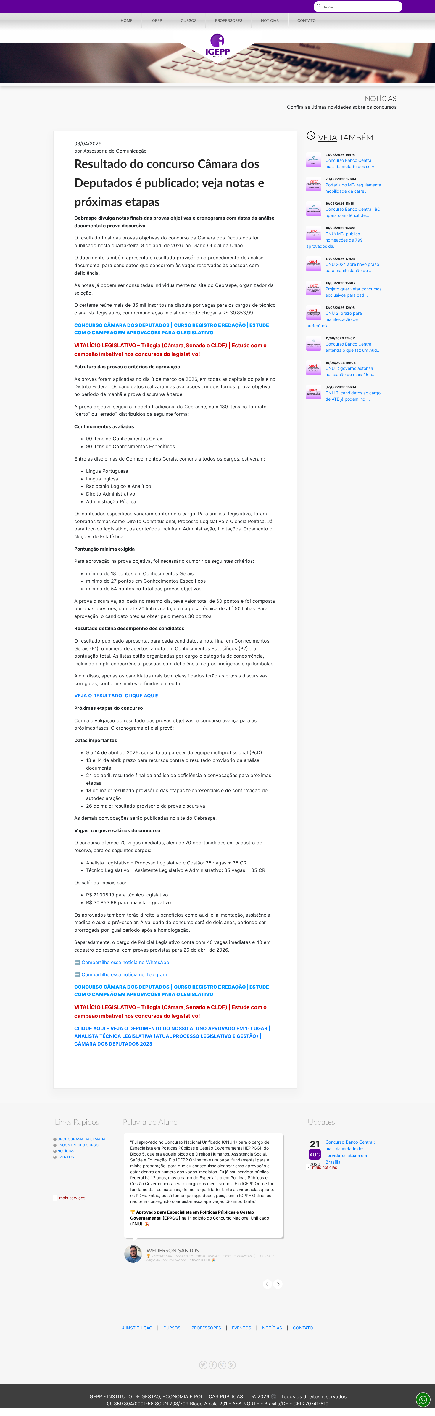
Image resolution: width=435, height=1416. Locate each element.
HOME (127, 20)
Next (278, 1284)
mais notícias (324, 1167)
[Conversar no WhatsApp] (423, 1399)
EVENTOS (65, 1157)
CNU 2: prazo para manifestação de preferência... (334, 319)
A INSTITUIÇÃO (137, 1327)
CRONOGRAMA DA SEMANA (81, 1139)
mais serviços (72, 1197)
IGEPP (156, 20)
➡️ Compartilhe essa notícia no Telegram (120, 974)
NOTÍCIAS (270, 20)
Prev (267, 1284)
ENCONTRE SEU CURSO (78, 1145)
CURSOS (188, 20)
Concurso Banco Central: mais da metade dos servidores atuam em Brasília (350, 1152)
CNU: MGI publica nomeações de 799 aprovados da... (334, 240)
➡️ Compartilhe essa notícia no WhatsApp (121, 962)
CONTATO (306, 20)
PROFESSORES (228, 20)
